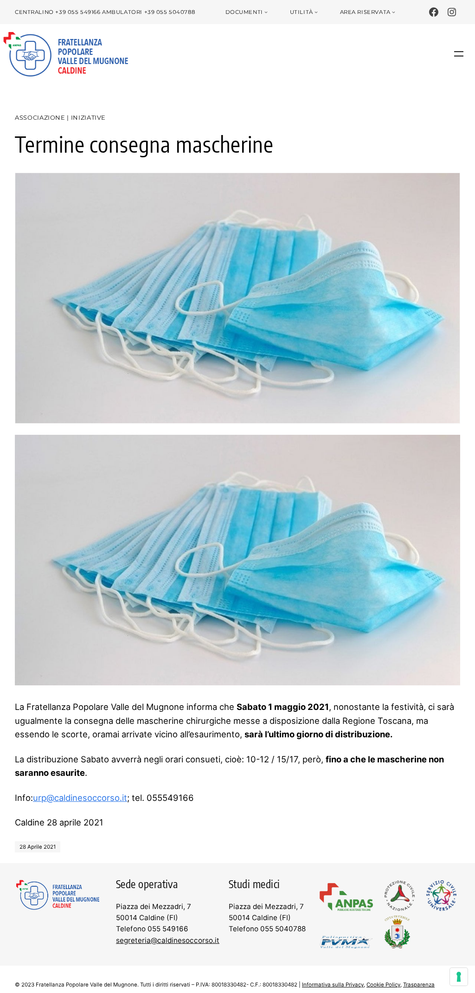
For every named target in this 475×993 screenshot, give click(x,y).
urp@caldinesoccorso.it (80, 798)
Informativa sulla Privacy (333, 984)
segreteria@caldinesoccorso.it (167, 940)
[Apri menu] (459, 54)
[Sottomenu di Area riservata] (393, 12)
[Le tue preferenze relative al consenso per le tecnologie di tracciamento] (459, 977)
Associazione (40, 117)
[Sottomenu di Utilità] (316, 12)
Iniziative (88, 117)
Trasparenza (419, 984)
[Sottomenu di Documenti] (266, 12)
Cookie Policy (383, 984)
